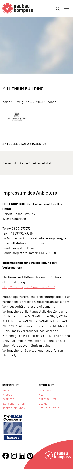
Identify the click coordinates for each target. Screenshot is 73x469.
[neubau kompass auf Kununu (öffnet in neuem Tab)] (12, 427)
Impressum (46, 390)
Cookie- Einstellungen (49, 405)
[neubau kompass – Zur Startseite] (17, 8)
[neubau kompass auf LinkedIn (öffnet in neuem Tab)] (22, 455)
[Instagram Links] (14, 455)
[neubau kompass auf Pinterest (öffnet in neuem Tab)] (30, 455)
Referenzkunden (13, 408)
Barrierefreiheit (14, 403)
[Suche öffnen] (58, 8)
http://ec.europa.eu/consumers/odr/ (28, 287)
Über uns (8, 390)
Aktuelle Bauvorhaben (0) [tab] (24, 143)
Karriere (8, 399)
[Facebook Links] (5, 455)
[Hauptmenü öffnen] (66, 8)
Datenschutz (48, 399)
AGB (41, 394)
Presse (7, 394)
